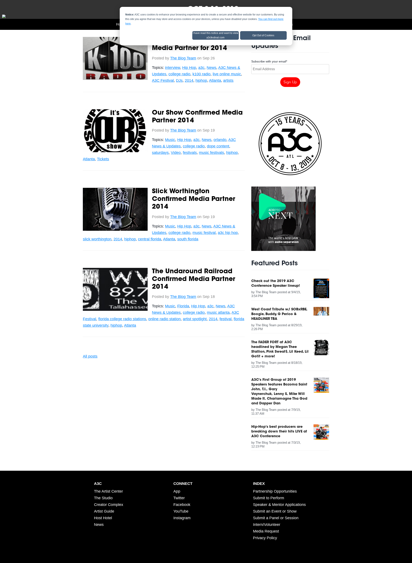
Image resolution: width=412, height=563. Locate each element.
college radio (179, 74)
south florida (187, 239)
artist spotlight (195, 319)
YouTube (180, 511)
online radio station (164, 319)
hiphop (201, 80)
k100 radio (201, 74)
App (176, 491)
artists (228, 80)
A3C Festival (163, 80)
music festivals (211, 152)
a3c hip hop (228, 233)
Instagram (182, 518)
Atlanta (215, 80)
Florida (183, 306)
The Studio (103, 498)
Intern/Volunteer (266, 524)
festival (226, 319)
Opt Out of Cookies (263, 35)
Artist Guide (104, 511)
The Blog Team (183, 58)
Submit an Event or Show (275, 511)
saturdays (160, 152)
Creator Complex (108, 504)
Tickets (103, 159)
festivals (190, 152)
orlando (220, 140)
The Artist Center (108, 491)
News (211, 67)
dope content (218, 146)
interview (172, 67)
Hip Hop (189, 67)
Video (176, 152)
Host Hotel (103, 518)
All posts (90, 356)
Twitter (179, 498)
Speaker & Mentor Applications (279, 504)
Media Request (266, 531)
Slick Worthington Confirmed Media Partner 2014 (193, 199)
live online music (227, 74)
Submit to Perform (268, 498)
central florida (149, 239)
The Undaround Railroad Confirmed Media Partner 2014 (193, 279)
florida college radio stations (122, 319)
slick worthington (97, 239)
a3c (201, 67)
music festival (204, 233)
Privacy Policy (265, 538)
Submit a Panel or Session (275, 518)
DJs (179, 80)
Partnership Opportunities (275, 491)
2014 (189, 80)
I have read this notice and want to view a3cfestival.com (215, 35)
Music (170, 140)
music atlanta (218, 312)
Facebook (181, 504)
